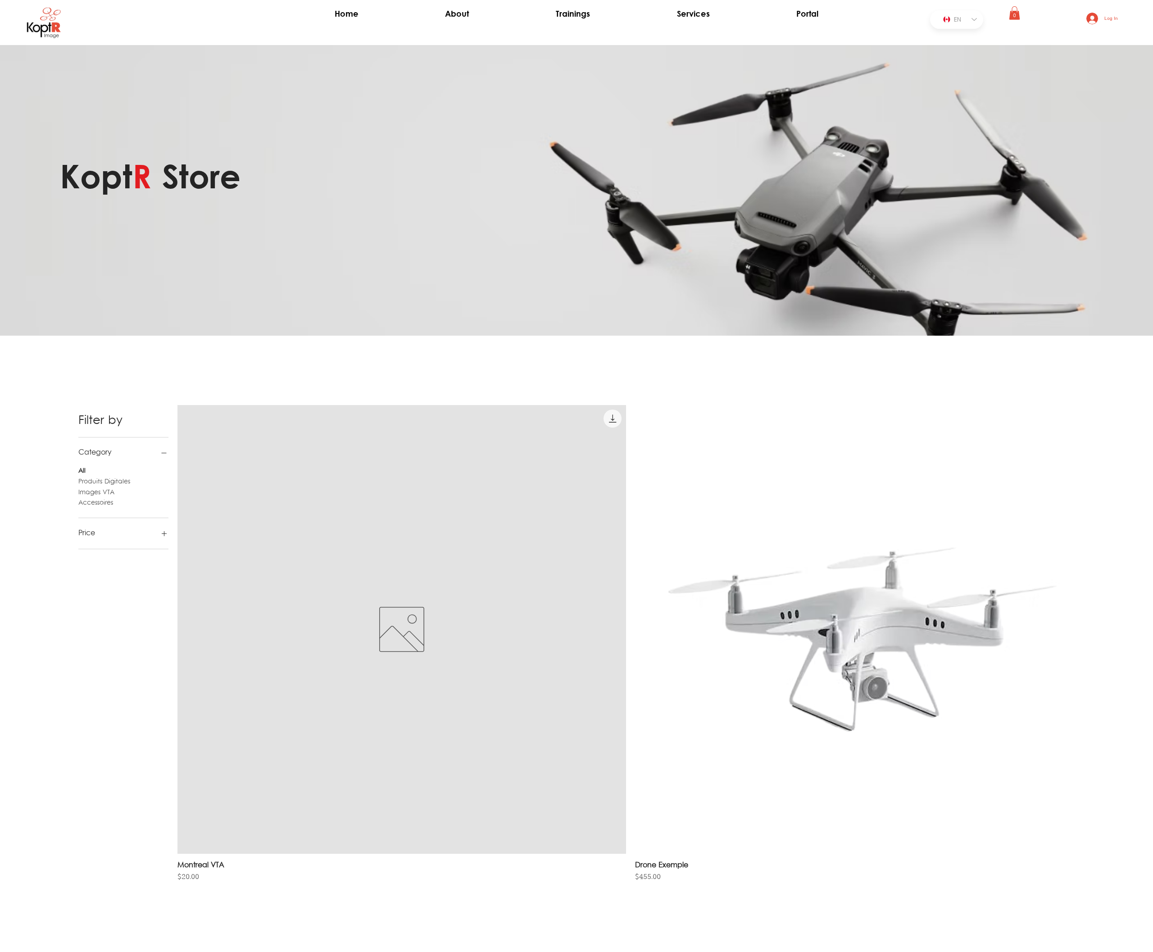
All (82, 471)
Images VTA (96, 492)
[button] (1014, 13)
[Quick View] (401, 629)
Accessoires (95, 503)
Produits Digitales (104, 482)
